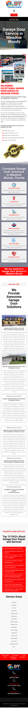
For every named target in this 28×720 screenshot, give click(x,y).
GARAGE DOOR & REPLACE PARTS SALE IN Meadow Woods (14, 367)
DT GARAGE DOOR (11, 103)
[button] (14, 11)
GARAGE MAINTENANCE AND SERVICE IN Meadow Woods (14, 399)
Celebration (14, 627)
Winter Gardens (14, 621)
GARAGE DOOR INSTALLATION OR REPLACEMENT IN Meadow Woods (14, 329)
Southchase (14, 641)
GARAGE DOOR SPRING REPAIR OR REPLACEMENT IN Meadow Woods (14, 461)
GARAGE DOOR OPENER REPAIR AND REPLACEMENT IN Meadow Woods (14, 431)
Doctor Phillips (14, 630)
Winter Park (14, 619)
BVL (14, 646)
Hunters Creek (14, 613)
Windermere (14, 633)
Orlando (14, 602)
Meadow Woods (14, 644)
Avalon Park (14, 635)
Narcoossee (14, 616)
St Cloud (14, 608)
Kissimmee (14, 605)
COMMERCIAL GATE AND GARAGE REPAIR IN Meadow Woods (14, 491)
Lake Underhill (14, 638)
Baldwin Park (14, 624)
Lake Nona (14, 610)
